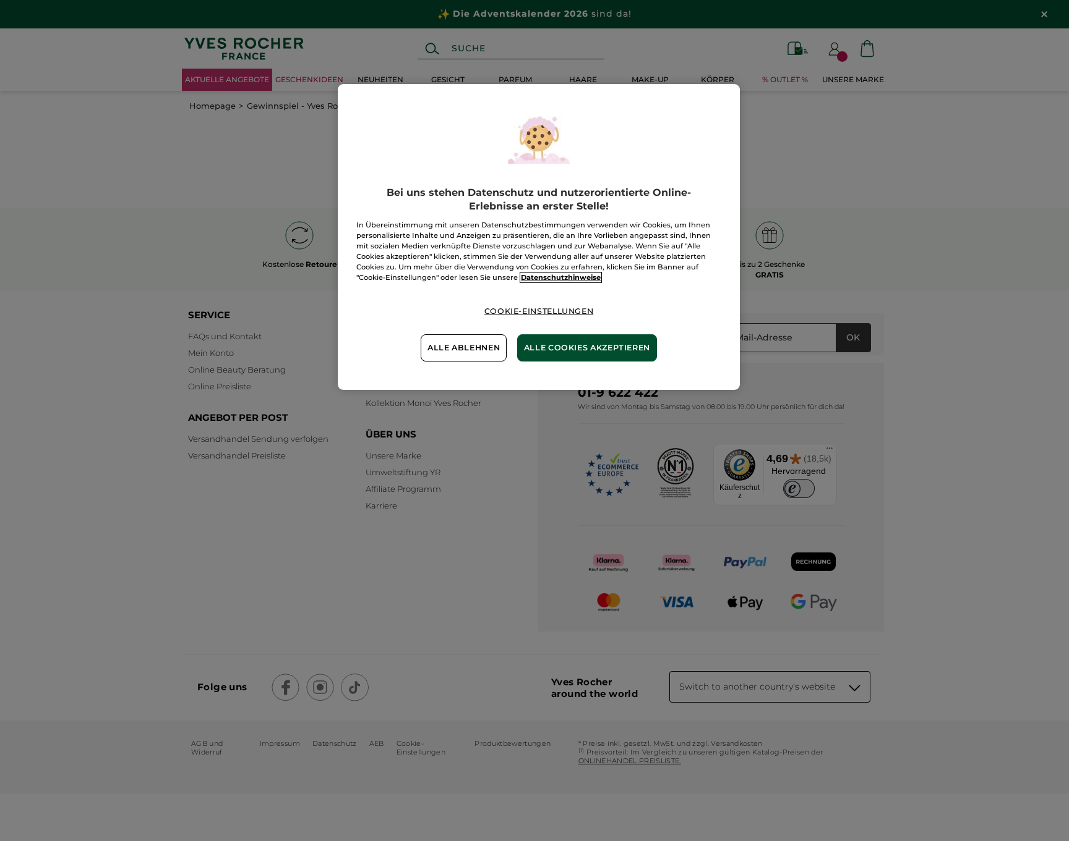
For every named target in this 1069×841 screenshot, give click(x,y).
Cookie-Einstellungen (539, 311)
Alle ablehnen (463, 347)
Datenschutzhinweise (561, 277)
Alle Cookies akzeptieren (587, 347)
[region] (539, 236)
